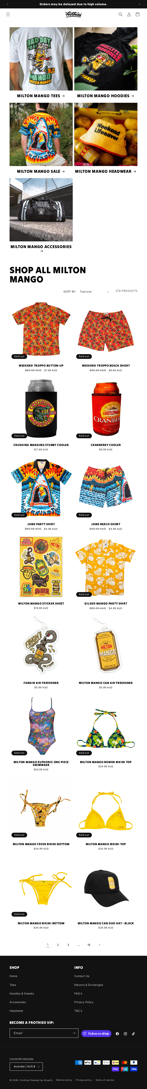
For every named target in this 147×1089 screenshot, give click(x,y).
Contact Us (81, 976)
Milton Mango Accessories (41, 247)
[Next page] (99, 944)
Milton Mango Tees (38, 96)
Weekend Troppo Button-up (41, 365)
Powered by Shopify (41, 1080)
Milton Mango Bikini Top (106, 844)
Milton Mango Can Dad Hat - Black (106, 923)
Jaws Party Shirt (41, 524)
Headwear (16, 1010)
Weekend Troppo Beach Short (106, 365)
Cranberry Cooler (106, 445)
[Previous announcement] (7, 4)
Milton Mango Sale (38, 171)
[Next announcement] (139, 4)
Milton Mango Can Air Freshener (106, 682)
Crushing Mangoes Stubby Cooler (41, 445)
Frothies (24, 1080)
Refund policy (64, 1080)
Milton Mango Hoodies (103, 96)
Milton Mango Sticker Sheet (41, 603)
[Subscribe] (74, 1033)
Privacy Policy (83, 1002)
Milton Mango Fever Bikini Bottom (41, 844)
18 (89, 944)
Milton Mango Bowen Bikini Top (106, 762)
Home (13, 976)
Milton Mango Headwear (103, 171)
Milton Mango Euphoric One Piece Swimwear (41, 764)
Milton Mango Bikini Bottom (41, 923)
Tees (13, 984)
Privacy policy (84, 1080)
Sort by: (69, 291)
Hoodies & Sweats (22, 993)
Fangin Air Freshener (41, 682)
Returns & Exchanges (88, 984)
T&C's (78, 1010)
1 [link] (47, 945)
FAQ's (78, 993)
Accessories (18, 1002)
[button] (8, 14)
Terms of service (105, 1080)
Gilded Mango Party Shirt (105, 603)
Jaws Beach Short (105, 524)
